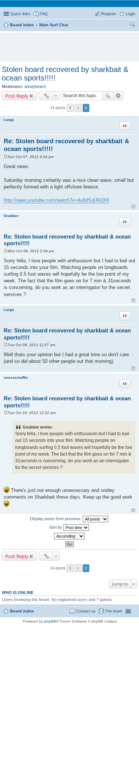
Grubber (11, 216)
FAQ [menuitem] (44, 14)
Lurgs (9, 120)
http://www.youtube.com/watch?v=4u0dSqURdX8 (56, 200)
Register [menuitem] (108, 14)
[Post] (6, 157)
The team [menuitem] (113, 611)
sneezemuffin (16, 377)
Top (133, 206)
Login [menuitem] (130, 14)
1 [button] (78, 108)
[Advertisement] (71, 44)
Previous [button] (70, 108)
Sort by (56, 527)
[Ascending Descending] (69, 536)
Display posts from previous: (56, 518)
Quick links (20, 14)
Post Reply (17, 95)
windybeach (35, 86)
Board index (22, 611)
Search (107, 95)
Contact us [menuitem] (86, 611)
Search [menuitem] (132, 26)
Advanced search (118, 95)
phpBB (50, 621)
